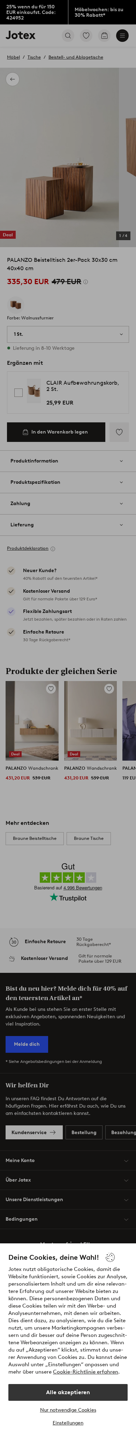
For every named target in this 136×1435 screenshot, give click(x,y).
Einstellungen (68, 1423)
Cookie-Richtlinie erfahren (85, 1372)
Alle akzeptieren (68, 1392)
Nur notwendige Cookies (68, 1410)
